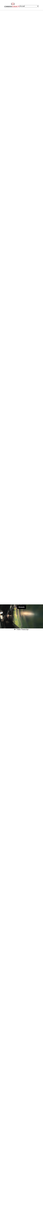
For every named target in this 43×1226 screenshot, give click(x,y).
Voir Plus (21, 1214)
